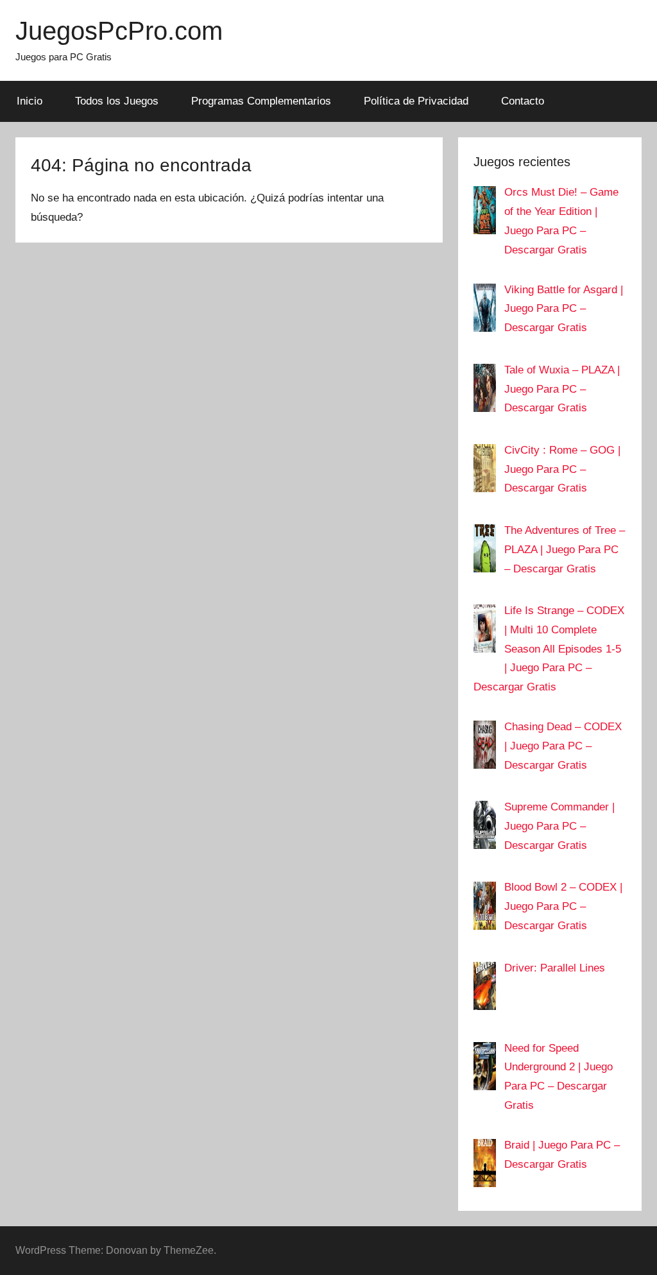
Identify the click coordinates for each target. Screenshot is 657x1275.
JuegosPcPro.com (119, 31)
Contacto (522, 101)
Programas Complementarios (261, 101)
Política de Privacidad (416, 101)
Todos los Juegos (116, 101)
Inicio (29, 101)
